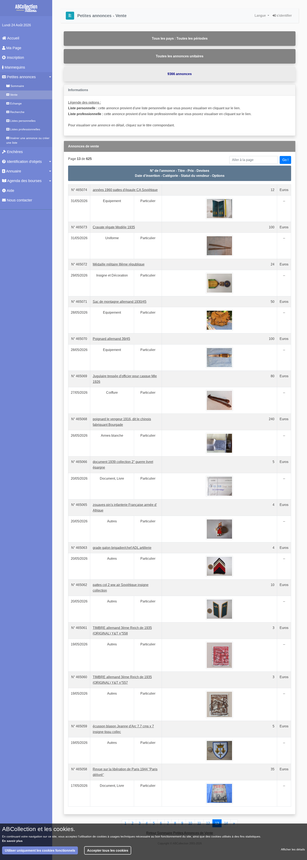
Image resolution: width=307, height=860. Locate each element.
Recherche (16, 112)
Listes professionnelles (24, 129)
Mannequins (14, 67)
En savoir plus (12, 840)
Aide (10, 191)
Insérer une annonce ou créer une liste (27, 140)
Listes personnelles (22, 120)
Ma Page (13, 48)
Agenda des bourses (24, 181)
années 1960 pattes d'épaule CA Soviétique (125, 190)
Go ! (285, 160)
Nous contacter (19, 200)
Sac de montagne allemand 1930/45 (119, 301)
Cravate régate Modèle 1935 (114, 227)
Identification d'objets (24, 162)
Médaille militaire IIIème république (119, 264)
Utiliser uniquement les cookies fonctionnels (40, 850)
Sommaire (17, 86)
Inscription (15, 57)
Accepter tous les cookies (107, 850)
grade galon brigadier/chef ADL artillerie (122, 547)
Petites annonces (21, 77)
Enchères (14, 152)
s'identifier (284, 15)
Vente (13, 94)
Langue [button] (261, 15)
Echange (15, 103)
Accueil (12, 38)
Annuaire (13, 171)
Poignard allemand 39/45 (111, 339)
